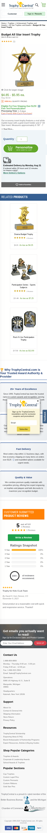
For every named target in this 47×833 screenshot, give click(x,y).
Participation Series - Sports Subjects (23, 286)
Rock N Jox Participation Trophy (23, 338)
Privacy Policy (9, 720)
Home (3, 23)
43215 (15, 170)
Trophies (11, 23)
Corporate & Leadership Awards (16, 759)
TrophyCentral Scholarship (14, 733)
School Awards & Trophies (14, 762)
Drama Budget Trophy (23, 234)
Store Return (8, 717)
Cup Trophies (8, 774)
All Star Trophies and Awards (20, 25)
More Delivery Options (14, 173)
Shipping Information (11, 714)
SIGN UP (40, 643)
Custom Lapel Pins (11, 777)
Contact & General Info (12, 711)
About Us (7, 707)
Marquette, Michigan (11, 684)
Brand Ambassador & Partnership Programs (21, 740)
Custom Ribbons (10, 783)
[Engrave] (20, 148)
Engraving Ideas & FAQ (13, 737)
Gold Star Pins (9, 786)
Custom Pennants (10, 780)
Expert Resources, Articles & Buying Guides (21, 743)
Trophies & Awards (11, 756)
